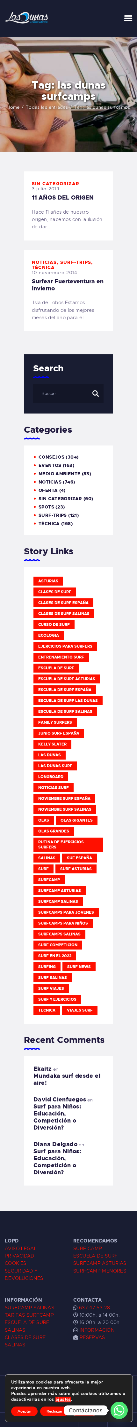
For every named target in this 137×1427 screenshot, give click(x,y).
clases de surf (54, 592)
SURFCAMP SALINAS (29, 1308)
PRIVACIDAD (19, 1256)
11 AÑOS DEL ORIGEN (63, 197)
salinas (46, 858)
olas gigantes (77, 820)
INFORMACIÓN (97, 1330)
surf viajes (51, 988)
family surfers (55, 722)
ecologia (48, 635)
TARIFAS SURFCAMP (29, 1315)
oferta (48, 490)
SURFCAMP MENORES (99, 1271)
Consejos (51, 457)
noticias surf (53, 787)
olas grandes (53, 831)
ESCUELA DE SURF (95, 1256)
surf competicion (57, 945)
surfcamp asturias (59, 890)
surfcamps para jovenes (66, 912)
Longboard (50, 776)
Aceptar (24, 1411)
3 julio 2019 (46, 189)
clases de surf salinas (64, 613)
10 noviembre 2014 (54, 272)
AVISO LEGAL (21, 1248)
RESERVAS (92, 1337)
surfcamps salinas (59, 934)
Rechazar (54, 1411)
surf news (79, 966)
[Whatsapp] (119, 1410)
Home (13, 107)
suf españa (79, 858)
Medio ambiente (59, 474)
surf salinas (52, 977)
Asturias (48, 581)
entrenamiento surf (61, 657)
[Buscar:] (68, 393)
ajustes (63, 1399)
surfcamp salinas (58, 901)
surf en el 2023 (54, 955)
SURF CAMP (87, 1248)
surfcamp (49, 879)
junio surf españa (58, 733)
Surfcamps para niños (63, 923)
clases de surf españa (63, 602)
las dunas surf (55, 766)
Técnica (43, 267)
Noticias (44, 262)
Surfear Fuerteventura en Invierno (68, 285)
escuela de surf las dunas (68, 700)
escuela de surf (56, 668)
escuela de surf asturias (66, 679)
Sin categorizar (55, 183)
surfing (47, 966)
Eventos (50, 465)
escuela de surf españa (64, 689)
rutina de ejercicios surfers (61, 845)
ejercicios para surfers (65, 646)
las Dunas (49, 755)
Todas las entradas (47, 107)
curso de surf (54, 624)
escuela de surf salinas (65, 711)
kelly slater (52, 744)
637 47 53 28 (93, 1308)
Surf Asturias (76, 868)
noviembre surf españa (64, 798)
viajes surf (80, 1010)
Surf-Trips (75, 262)
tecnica (46, 1010)
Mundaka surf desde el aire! (66, 1079)
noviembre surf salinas (64, 809)
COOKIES (15, 1263)
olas (43, 820)
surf (43, 868)
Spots (46, 507)
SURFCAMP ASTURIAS (99, 1263)
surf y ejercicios (57, 999)
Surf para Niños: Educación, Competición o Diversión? (57, 1117)
